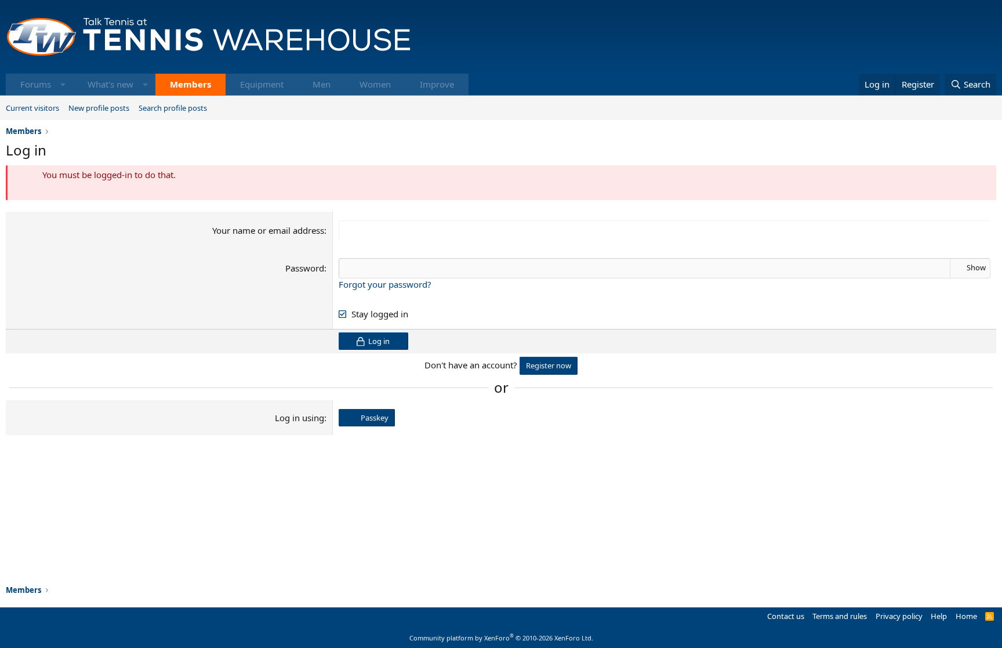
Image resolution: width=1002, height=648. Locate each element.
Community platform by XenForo (501, 637)
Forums (35, 84)
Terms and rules (839, 616)
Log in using (299, 417)
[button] (63, 84)
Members (190, 84)
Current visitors (32, 108)
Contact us (785, 616)
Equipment (262, 84)
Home (966, 616)
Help (939, 616)
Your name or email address (268, 230)
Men (322, 84)
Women (375, 84)
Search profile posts (173, 108)
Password (304, 268)
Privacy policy (899, 616)
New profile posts (98, 108)
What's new (110, 84)
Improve (437, 84)
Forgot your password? (385, 284)
